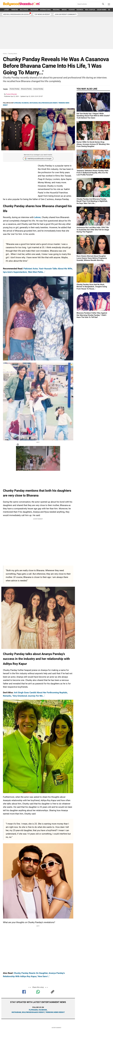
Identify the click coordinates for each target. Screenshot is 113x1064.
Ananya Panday (38, 89)
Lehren (37, 217)
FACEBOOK (25, 103)
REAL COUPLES (90, 9)
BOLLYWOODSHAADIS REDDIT (47, 103)
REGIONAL (56, 9)
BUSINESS (80, 9)
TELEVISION (34, 9)
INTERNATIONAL (45, 9)
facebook (43, 1010)
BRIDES (64, 9)
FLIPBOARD (17, 103)
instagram (16, 1012)
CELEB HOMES (101, 9)
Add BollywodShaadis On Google (16, 14)
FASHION (72, 9)
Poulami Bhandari (11, 94)
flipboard (33, 1010)
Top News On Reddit (42, 14)
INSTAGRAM (33, 103)
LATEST (6, 9)
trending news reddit (55, 1012)
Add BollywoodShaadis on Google (39, 158)
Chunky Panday (14, 89)
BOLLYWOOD (24, 9)
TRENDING (14, 9)
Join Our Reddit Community (65, 14)
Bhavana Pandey (26, 89)
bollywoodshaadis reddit (33, 1012)
